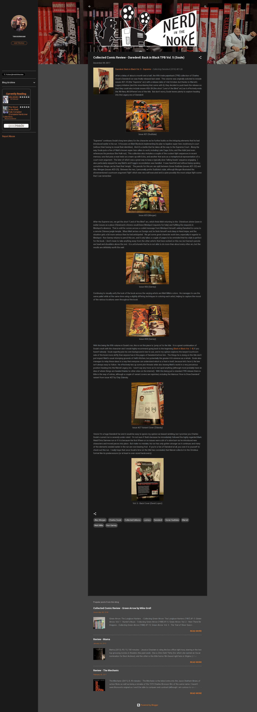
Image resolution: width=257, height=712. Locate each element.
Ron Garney (111, 525)
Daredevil (158, 520)
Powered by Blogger (149, 705)
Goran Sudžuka (172, 520)
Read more (196, 631)
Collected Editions (133, 520)
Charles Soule (115, 520)
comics (147, 520)
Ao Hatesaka (14, 99)
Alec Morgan (100, 520)
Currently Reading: (16, 93)
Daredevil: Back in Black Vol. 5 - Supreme (133, 69)
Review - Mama (101, 639)
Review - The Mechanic (106, 670)
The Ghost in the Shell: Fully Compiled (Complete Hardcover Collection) (15, 112)
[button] (200, 58)
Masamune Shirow (10, 118)
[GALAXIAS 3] (5, 102)
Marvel (185, 520)
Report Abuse (8, 136)
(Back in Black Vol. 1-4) (183, 348)
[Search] (205, 7)
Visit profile (19, 43)
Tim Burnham (19, 36)
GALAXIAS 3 (14, 97)
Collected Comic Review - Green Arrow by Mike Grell (122, 608)
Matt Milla (99, 525)
